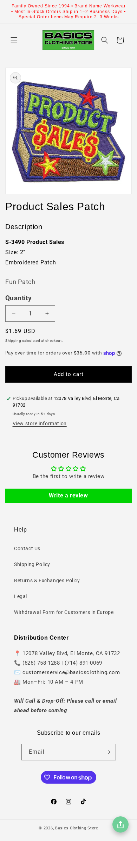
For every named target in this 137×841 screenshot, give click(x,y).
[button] (14, 40)
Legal (20, 596)
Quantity (18, 298)
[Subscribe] (108, 752)
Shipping (13, 341)
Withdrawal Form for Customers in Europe (63, 612)
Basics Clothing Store (76, 828)
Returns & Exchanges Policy (47, 580)
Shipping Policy (32, 564)
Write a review (68, 495)
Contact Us (27, 548)
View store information (40, 423)
